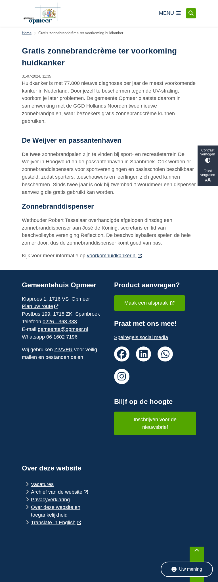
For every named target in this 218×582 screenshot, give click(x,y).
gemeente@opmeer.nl (63, 329)
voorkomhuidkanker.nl (112, 255)
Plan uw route (37, 306)
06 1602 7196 (61, 337)
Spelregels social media (141, 337)
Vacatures (42, 484)
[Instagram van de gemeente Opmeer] (121, 376)
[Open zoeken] (191, 13)
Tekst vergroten (207, 173)
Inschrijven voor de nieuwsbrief (155, 423)
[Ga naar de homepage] (43, 13)
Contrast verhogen (207, 152)
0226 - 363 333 (60, 321)
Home (27, 33)
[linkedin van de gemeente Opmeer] (143, 354)
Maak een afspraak (146, 303)
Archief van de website (56, 492)
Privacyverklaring (50, 499)
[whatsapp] (165, 354)
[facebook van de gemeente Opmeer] (121, 354)
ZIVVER (63, 349)
